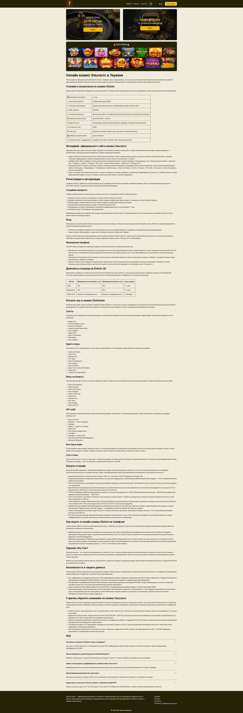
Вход (160, 4)
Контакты (143, 4)
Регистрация (171, 4)
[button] (121, 642)
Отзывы (136, 4)
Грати (93, 30)
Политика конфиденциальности (165, 703)
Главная (129, 4)
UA (151, 4)
